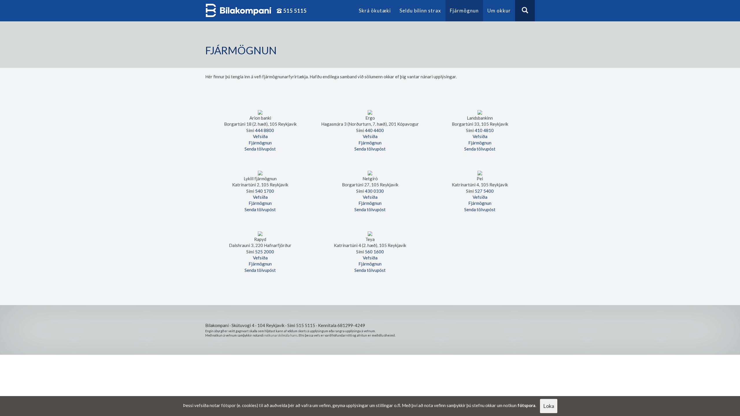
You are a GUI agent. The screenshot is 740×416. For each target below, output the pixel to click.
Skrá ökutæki (375, 11)
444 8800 (264, 130)
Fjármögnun (464, 11)
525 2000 (264, 251)
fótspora (526, 405)
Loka (548, 406)
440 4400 (374, 130)
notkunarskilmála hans (280, 335)
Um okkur (499, 11)
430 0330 (374, 191)
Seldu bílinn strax (420, 11)
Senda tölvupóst (260, 148)
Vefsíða (260, 136)
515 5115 (294, 11)
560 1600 (374, 251)
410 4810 (484, 130)
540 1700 (264, 191)
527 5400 (484, 191)
